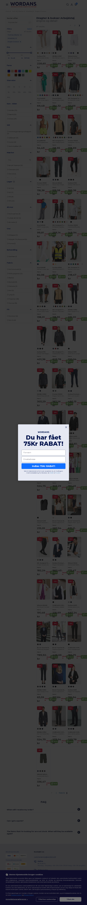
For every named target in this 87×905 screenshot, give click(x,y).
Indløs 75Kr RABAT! (43, 466)
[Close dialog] (66, 427)
